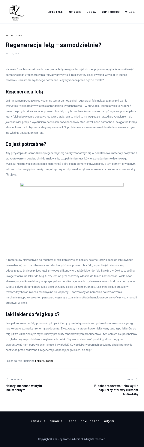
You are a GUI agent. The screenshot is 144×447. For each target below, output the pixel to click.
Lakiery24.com (44, 361)
